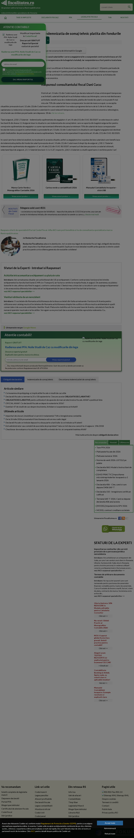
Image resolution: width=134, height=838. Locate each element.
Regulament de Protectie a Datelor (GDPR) (58, 823)
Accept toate (110, 823)
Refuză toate (110, 834)
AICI (33, 831)
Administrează (110, 828)
